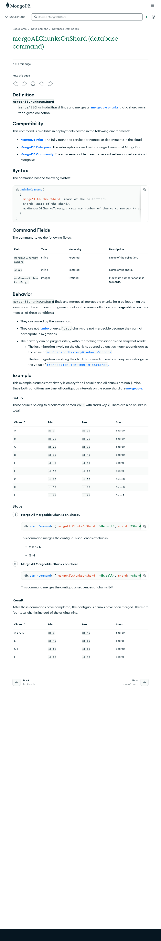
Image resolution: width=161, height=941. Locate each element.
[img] (16, 83)
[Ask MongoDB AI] (147, 17)
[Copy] (144, 189)
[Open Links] (153, 5)
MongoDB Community (37, 154)
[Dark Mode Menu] (153, 17)
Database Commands (65, 28)
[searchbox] (87, 17)
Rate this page (21, 75)
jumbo (44, 328)
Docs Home (20, 28)
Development (39, 28)
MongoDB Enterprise (35, 147)
